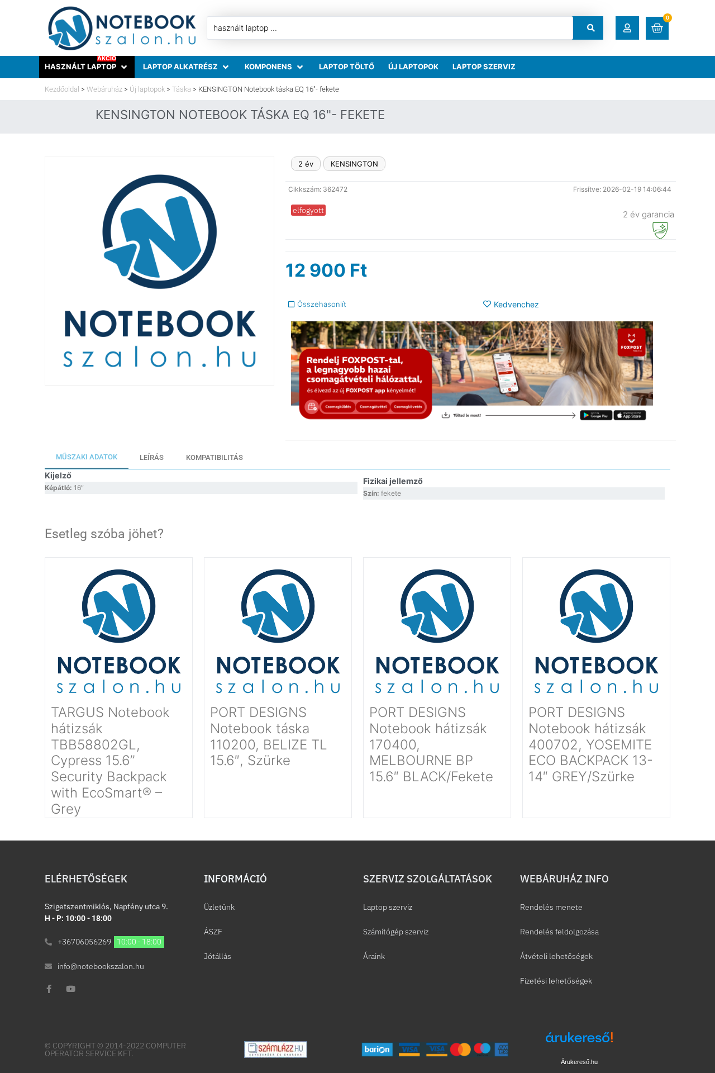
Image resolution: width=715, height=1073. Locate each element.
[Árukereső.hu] (579, 1043)
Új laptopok (147, 89)
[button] (627, 28)
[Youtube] (70, 989)
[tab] (86, 457)
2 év (305, 163)
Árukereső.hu (579, 1061)
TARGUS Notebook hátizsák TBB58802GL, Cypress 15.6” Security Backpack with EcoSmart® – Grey (110, 760)
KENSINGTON (354, 163)
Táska (181, 89)
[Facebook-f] (49, 989)
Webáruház (104, 89)
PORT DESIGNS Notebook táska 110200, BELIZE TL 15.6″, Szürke (268, 736)
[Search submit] (591, 27)
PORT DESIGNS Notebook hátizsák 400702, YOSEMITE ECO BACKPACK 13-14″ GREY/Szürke (590, 744)
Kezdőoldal (62, 89)
